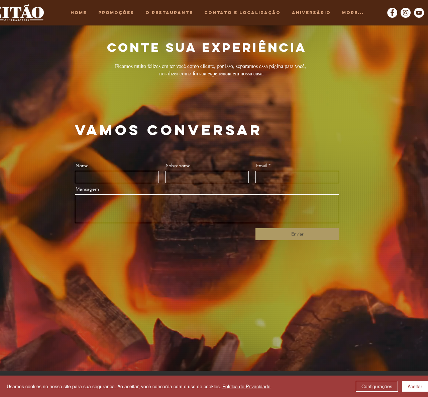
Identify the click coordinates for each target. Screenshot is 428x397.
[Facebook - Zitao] (392, 13)
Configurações (376, 386)
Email (261, 165)
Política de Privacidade (246, 386)
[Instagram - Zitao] (406, 13)
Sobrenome (178, 165)
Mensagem (87, 189)
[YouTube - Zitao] (419, 13)
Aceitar (415, 386)
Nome (82, 165)
